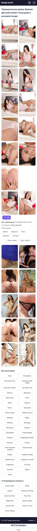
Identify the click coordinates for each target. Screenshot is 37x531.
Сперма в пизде (27, 454)
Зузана (9, 491)
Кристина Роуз (9, 496)
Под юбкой (10, 432)
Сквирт (9, 454)
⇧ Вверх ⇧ (32, 520)
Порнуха (10, 437)
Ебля (27, 398)
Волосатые (10, 398)
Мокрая (10, 423)
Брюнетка (14, 231)
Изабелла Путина (27, 491)
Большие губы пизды (27, 382)
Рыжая (27, 442)
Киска (23, 231)
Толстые (27, 464)
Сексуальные (27, 447)
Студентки (10, 464)
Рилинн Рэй (10, 506)
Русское (10, 442)
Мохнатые (9, 428)
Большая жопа (10, 381)
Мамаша (10, 418)
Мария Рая (10, 501)
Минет (27, 418)
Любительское (27, 413)
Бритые (5, 231)
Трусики (10, 469)
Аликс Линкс (9, 486)
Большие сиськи (10, 388)
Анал (10, 376)
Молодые (16, 235)
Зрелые (27, 403)
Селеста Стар (27, 506)
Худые (27, 469)
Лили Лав (27, 496)
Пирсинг (27, 428)
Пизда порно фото (13, 520)
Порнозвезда (27, 432)
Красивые (6, 235)
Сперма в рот (10, 459)
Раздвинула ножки (27, 437)
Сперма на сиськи (27, 459)
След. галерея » (25, 240)
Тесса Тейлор (10, 511)
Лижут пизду (9, 413)
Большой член (27, 388)
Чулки (10, 474)
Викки (27, 486)
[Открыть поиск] (29, 3)
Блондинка (27, 376)
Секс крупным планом (10, 448)
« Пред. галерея (12, 240)
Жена (10, 403)
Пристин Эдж (27, 501)
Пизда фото (7, 3)
